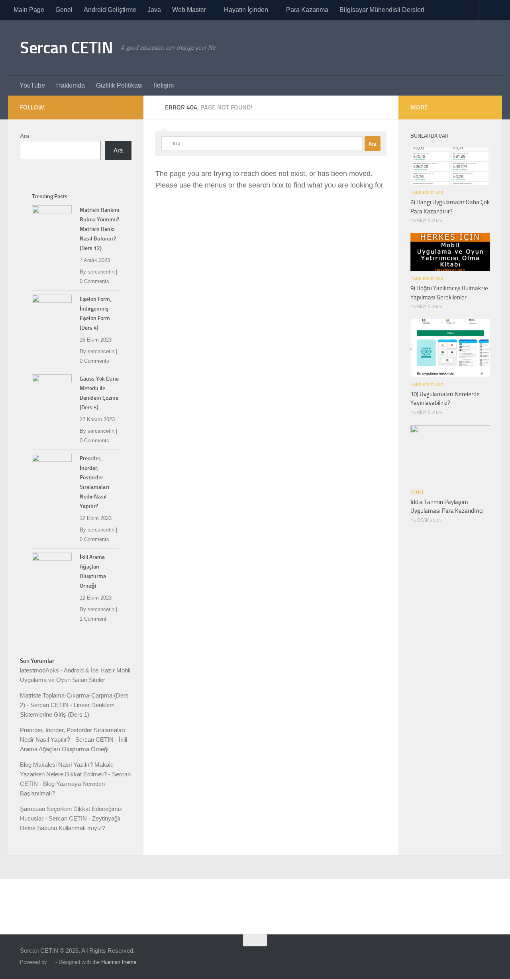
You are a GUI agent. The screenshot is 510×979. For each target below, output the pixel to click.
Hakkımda (70, 85)
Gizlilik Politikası (119, 85)
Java (154, 9)
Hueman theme (118, 962)
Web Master (189, 9)
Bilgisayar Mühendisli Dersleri (381, 9)
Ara (24, 136)
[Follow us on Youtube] (126, 107)
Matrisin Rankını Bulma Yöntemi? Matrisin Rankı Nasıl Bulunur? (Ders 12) (100, 229)
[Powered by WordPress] (51, 962)
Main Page (29, 9)
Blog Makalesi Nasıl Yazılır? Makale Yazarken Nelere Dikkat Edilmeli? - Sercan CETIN (75, 774)
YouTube (32, 85)
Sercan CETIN (66, 48)
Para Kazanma (307, 9)
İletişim (164, 85)
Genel (64, 9)
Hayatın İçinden (246, 9)
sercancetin (101, 272)
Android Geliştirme (110, 9)
